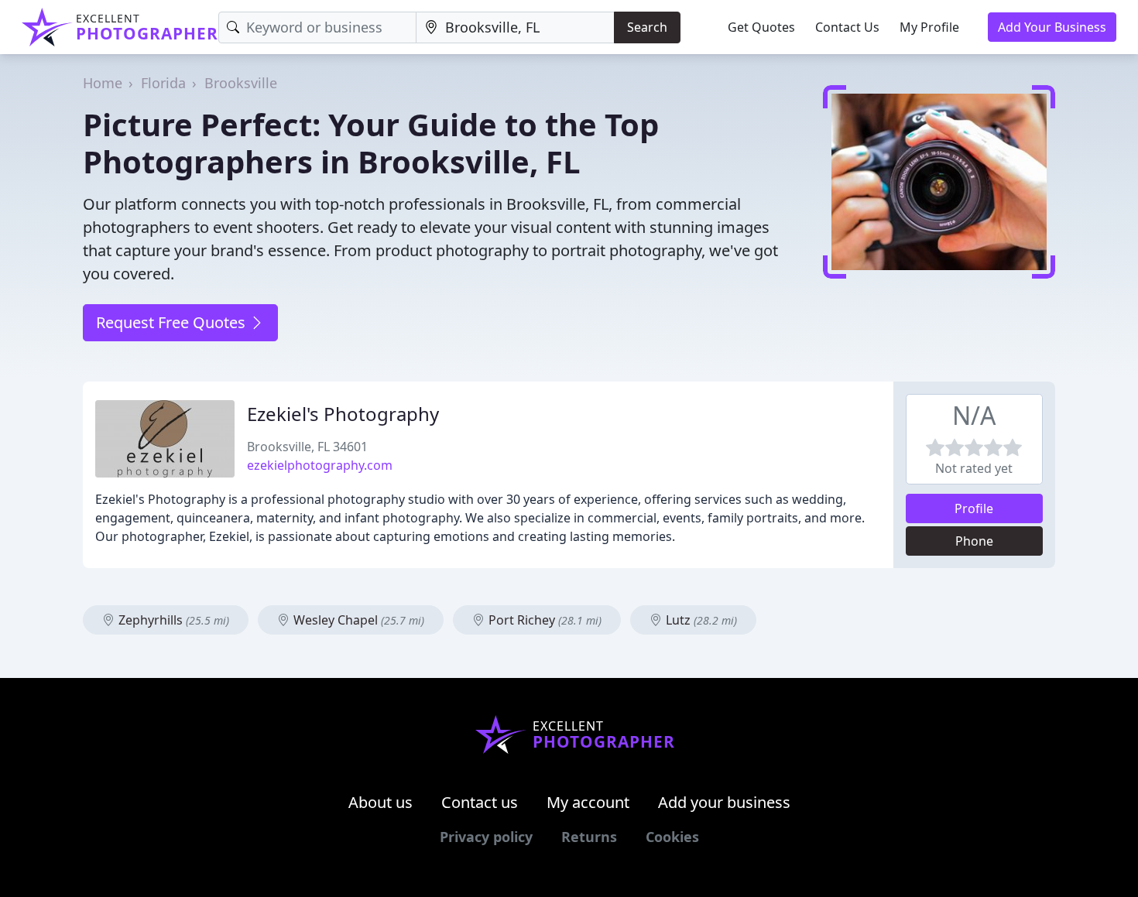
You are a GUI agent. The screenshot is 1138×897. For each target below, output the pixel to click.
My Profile (929, 27)
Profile (974, 508)
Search (647, 27)
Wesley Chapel (357, 619)
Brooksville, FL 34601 (307, 446)
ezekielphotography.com (319, 465)
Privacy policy (486, 836)
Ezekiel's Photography (343, 413)
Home (102, 83)
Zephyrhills (172, 619)
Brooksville (240, 83)
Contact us (479, 802)
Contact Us (847, 27)
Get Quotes (761, 27)
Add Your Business (1052, 27)
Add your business (724, 802)
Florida (163, 83)
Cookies (672, 836)
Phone (974, 540)
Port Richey (543, 619)
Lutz (700, 619)
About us (380, 802)
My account (588, 802)
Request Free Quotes (172, 322)
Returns (589, 836)
